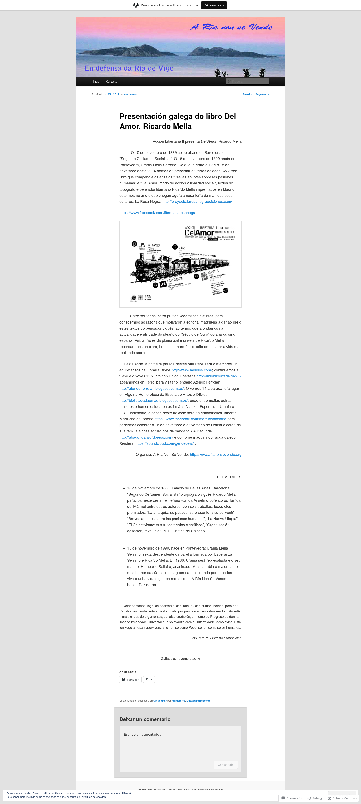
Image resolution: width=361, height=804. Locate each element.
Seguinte (262, 94)
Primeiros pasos (214, 5)
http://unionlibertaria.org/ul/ (219, 376)
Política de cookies (94, 797)
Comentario (226, 764)
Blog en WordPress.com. (153, 789)
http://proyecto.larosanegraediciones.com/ (197, 201)
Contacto (111, 81)
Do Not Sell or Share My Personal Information (196, 789)
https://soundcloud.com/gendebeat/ (164, 443)
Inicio (96, 81)
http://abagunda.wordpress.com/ (146, 437)
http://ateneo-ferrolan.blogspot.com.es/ (151, 388)
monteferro (130, 94)
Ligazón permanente (198, 700)
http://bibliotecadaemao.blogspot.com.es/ (153, 400)
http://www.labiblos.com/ (192, 369)
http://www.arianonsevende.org (216, 454)
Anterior (245, 94)
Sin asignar (160, 700)
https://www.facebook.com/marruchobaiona (190, 418)
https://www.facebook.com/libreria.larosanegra (157, 212)
